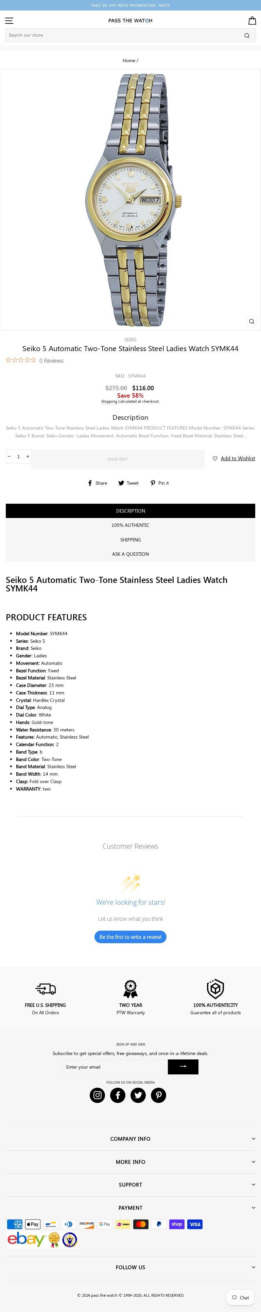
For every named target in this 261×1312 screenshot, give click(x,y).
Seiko (130, 339)
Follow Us (130, 1267)
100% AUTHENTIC (130, 525)
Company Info (130, 1138)
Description (130, 510)
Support (130, 1184)
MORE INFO (130, 1161)
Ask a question (130, 554)
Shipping (109, 401)
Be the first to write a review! (130, 937)
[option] (130, 5)
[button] (234, 458)
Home (129, 60)
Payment (131, 1207)
